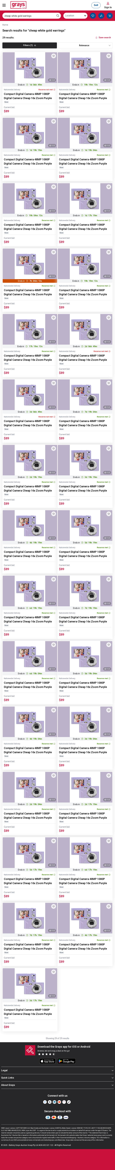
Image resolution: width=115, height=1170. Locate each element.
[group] (30, 67)
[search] (57, 16)
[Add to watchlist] (53, 56)
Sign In (108, 7)
